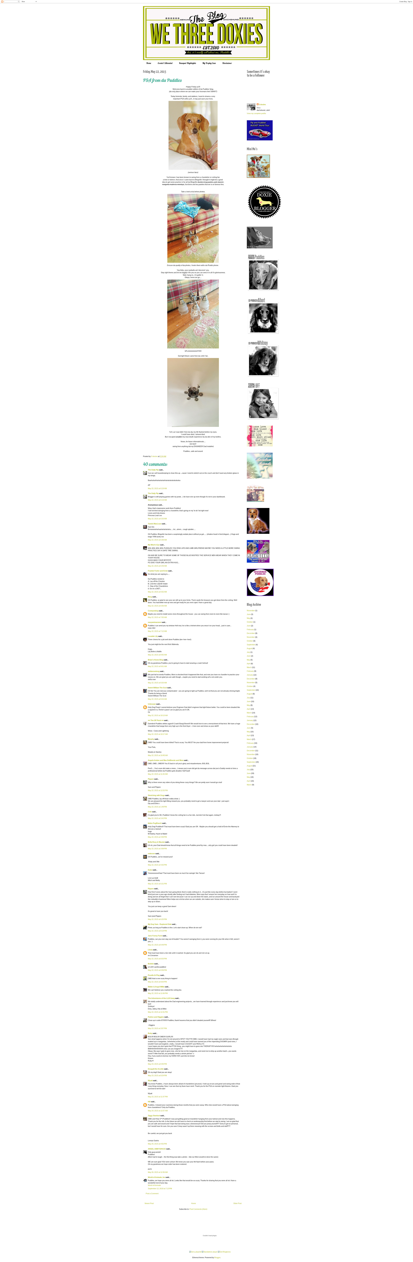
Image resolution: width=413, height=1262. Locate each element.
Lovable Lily (153, 636)
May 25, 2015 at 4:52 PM (157, 1144)
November (251, 610)
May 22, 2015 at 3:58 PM (157, 837)
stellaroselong (153, 671)
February (250, 629)
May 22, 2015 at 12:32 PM (158, 790)
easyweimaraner (154, 622)
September (251, 645)
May (248, 618)
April (248, 664)
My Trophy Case (209, 63)
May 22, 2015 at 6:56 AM (157, 606)
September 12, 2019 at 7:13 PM (160, 1188)
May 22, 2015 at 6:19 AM (157, 488)
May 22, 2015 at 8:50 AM (157, 655)
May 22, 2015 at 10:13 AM (158, 715)
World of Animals (154, 1185)
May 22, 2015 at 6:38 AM (157, 540)
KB (149, 1102)
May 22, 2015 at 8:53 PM (157, 959)
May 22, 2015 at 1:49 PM (157, 807)
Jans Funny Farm (155, 936)
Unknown (152, 704)
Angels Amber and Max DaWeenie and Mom (165, 760)
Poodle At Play (154, 975)
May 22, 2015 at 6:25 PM (157, 919)
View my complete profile (256, 113)
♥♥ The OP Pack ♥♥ (156, 720)
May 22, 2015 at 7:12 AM (157, 631)
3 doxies (262, 104)
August (249, 648)
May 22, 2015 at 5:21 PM (157, 884)
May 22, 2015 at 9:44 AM (157, 699)
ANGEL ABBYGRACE (157, 1149)
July (248, 652)
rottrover (151, 853)
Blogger (217, 1257)
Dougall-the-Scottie (156, 1069)
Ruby (150, 1033)
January (250, 675)
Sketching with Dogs (156, 795)
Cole (150, 812)
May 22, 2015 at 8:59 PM (157, 970)
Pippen (151, 779)
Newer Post (149, 1203)
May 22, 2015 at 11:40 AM (158, 774)
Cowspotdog (153, 611)
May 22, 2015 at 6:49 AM (157, 566)
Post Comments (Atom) (198, 1209)
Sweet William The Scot (157, 688)
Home (148, 63)
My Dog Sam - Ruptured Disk (159, 924)
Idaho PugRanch (155, 823)
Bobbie (151, 964)
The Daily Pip (153, 470)
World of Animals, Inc (156, 1177)
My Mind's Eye (154, 545)
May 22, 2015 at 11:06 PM (158, 993)
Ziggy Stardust (154, 1116)
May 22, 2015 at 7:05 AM (157, 617)
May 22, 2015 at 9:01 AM (157, 666)
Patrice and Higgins (156, 1017)
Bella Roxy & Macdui (156, 842)
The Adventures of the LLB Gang (161, 998)
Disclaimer (227, 63)
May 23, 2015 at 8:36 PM (157, 1064)
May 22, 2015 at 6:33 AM (157, 519)
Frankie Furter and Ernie (158, 571)
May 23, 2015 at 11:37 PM (158, 1097)
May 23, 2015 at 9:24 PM (157, 1075)
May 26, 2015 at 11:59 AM (158, 1172)
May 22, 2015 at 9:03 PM (157, 982)
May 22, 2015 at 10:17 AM (158, 734)
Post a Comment (152, 1193)
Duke (150, 870)
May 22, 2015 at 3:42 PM (157, 818)
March (249, 667)
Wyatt (150, 1080)
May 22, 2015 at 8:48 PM (157, 945)
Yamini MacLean (154, 524)
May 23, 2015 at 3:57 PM (157, 1028)
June (249, 614)
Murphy (151, 739)
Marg (150, 597)
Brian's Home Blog (155, 660)
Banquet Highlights (187, 63)
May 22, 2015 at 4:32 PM (157, 865)
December (251, 633)
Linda (150, 950)
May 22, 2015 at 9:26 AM (157, 683)
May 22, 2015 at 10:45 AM (158, 755)
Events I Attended (165, 63)
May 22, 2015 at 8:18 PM (157, 931)
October (250, 622)
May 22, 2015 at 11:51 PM (158, 1012)
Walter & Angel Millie (156, 987)
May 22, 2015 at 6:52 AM (157, 592)
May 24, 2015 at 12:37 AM (158, 1111)
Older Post (237, 1203)
